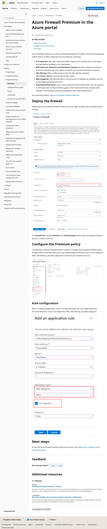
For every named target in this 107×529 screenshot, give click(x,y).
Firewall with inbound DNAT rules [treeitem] (15, 111)
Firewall (59, 16)
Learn (34, 16)
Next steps (37, 49)
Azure (41, 16)
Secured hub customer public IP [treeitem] (14, 162)
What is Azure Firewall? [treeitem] (14, 30)
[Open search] (97, 3)
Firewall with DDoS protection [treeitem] (12, 127)
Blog (29, 525)
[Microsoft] (4, 2)
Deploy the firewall (40, 43)
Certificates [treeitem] (11, 95)
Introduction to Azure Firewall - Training (46, 486)
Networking (49, 16)
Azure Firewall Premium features (66, 95)
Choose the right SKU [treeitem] (13, 53)
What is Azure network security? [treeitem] (14, 48)
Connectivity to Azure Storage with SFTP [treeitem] (13, 176)
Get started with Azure (95, 8)
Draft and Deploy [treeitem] (12, 103)
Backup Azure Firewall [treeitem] (13, 182)
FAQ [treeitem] (7, 61)
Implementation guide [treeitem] (15, 87)
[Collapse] (26, 13)
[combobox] (14, 18)
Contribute (39, 525)
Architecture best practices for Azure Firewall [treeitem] (15, 41)
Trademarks (92, 525)
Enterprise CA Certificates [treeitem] (16, 99)
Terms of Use (80, 525)
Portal (81, 8)
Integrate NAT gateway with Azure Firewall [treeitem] (15, 139)
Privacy (48, 525)
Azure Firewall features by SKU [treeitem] (15, 35)
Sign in (102, 3)
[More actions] (102, 15)
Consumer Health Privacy (63, 525)
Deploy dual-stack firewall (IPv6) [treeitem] (15, 133)
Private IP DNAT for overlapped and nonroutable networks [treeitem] (16, 119)
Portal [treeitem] (10, 91)
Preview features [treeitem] (12, 57)
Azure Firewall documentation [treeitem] (14, 22)
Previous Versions (19, 525)
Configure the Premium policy (44, 46)
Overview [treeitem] (11, 84)
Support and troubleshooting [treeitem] (14, 208)
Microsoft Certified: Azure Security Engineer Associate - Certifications (57, 497)
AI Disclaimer (6, 525)
